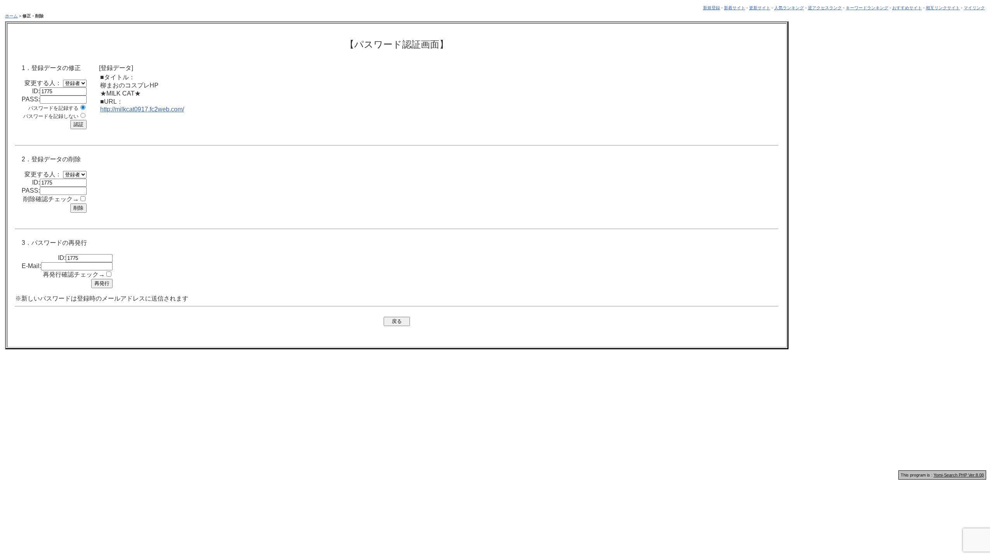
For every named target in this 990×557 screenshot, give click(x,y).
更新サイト (759, 7)
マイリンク (974, 7)
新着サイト (734, 7)
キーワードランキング (867, 7)
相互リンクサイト (943, 7)
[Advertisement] (495, 408)
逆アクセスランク (825, 7)
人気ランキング (789, 7)
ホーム (11, 16)
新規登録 (711, 7)
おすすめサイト (907, 7)
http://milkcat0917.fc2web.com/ (142, 109)
